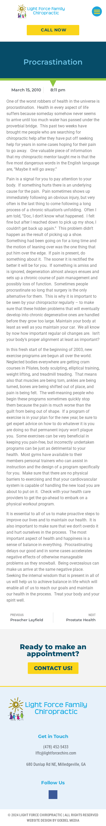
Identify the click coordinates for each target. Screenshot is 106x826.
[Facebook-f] (53, 794)
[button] (97, 11)
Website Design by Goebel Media (53, 820)
